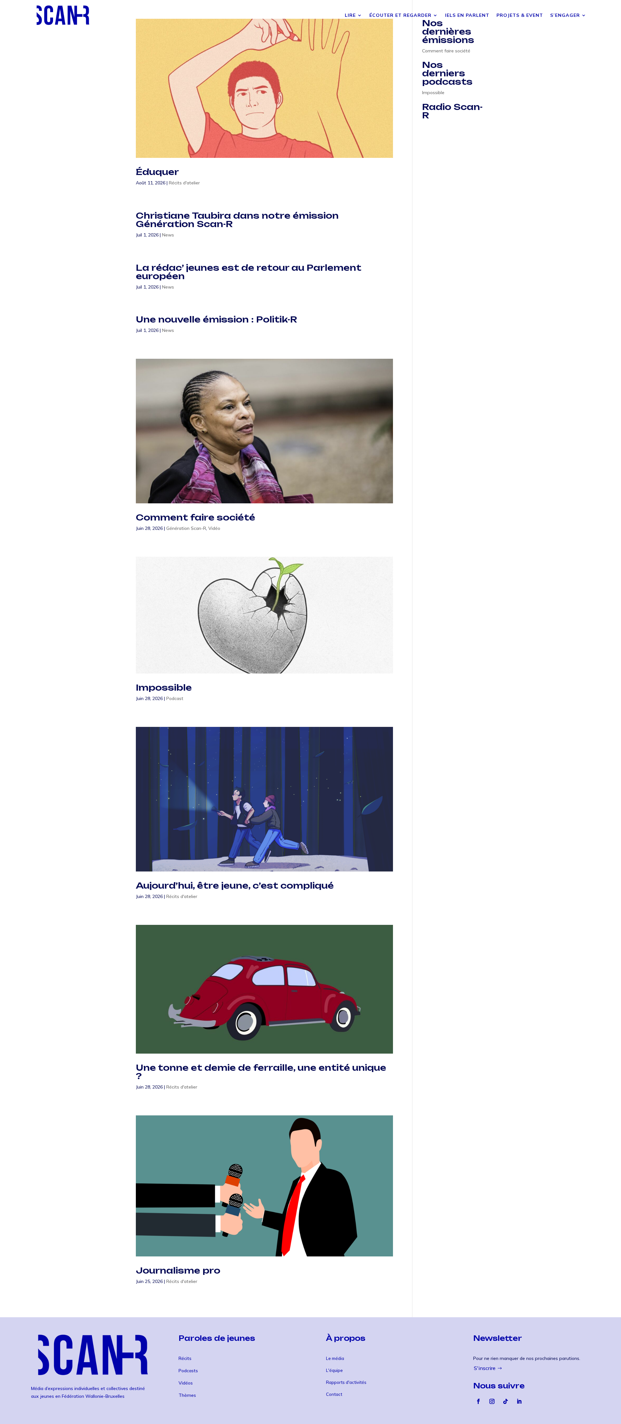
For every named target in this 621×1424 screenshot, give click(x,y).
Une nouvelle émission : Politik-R (216, 319)
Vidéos (186, 1383)
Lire (350, 15)
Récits (185, 1358)
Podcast (174, 698)
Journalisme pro (178, 1270)
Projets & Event (519, 15)
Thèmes (187, 1395)
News (168, 235)
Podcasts (188, 1371)
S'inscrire (485, 1368)
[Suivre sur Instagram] (492, 1401)
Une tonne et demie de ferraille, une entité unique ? (261, 1071)
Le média (335, 1358)
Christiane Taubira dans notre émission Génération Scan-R (237, 219)
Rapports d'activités (346, 1382)
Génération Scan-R (186, 528)
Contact (334, 1394)
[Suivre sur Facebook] (478, 1401)
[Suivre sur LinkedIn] (519, 1401)
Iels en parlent (467, 15)
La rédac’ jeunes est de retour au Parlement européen (248, 271)
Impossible (164, 687)
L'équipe (334, 1370)
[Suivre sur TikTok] (505, 1401)
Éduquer (157, 172)
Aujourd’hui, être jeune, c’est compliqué (235, 885)
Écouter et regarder (400, 15)
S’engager (565, 15)
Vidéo (214, 528)
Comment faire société (195, 517)
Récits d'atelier (184, 183)
